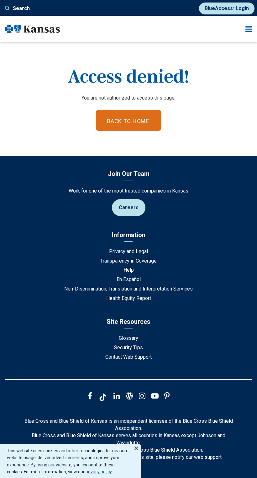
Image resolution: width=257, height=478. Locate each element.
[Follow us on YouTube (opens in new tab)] (155, 396)
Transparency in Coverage (128, 261)
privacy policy (99, 471)
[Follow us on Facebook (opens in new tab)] (90, 396)
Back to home (128, 121)
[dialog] (70, 461)
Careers (129, 207)
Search (21, 8)
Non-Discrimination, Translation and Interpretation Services (128, 289)
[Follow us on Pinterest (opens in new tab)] (167, 396)
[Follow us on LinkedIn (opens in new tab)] (116, 396)
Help (128, 270)
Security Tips (128, 347)
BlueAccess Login (227, 8)
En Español (129, 279)
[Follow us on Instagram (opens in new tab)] (142, 396)
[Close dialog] (136, 445)
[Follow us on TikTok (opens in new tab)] (103, 398)
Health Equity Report (128, 298)
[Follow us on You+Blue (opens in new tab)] (129, 396)
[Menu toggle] (248, 29)
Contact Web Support (128, 357)
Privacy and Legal (128, 251)
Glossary (128, 338)
